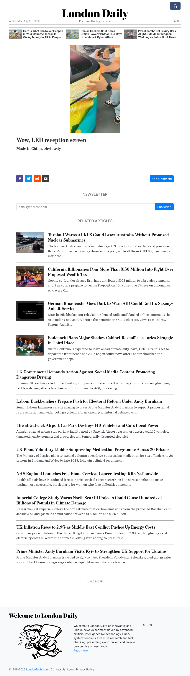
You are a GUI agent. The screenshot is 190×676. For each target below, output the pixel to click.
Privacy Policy (85, 669)
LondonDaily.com (37, 669)
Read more (81, 650)
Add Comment (162, 179)
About (71, 669)
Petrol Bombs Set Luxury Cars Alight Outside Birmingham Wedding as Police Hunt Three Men (100, 35)
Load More (95, 581)
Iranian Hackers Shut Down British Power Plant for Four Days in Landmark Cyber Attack (44, 34)
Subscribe (164, 207)
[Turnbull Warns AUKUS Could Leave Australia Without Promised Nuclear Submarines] (30, 242)
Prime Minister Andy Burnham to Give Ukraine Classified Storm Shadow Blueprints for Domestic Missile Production (158, 35)
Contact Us (58, 669)
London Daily (95, 13)
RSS (149, 625)
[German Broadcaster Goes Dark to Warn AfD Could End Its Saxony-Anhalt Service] (30, 310)
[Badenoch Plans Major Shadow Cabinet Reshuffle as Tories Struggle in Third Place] (30, 345)
